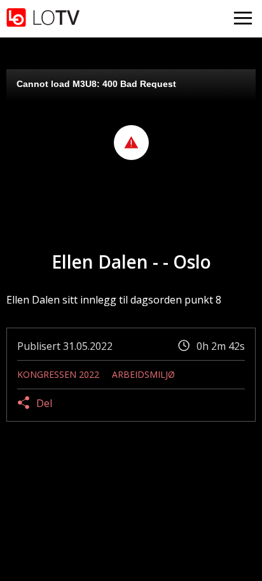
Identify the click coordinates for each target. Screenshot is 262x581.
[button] (131, 142)
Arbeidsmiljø (143, 374)
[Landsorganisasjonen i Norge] (42, 19)
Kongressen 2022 (58, 374)
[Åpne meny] (243, 18)
